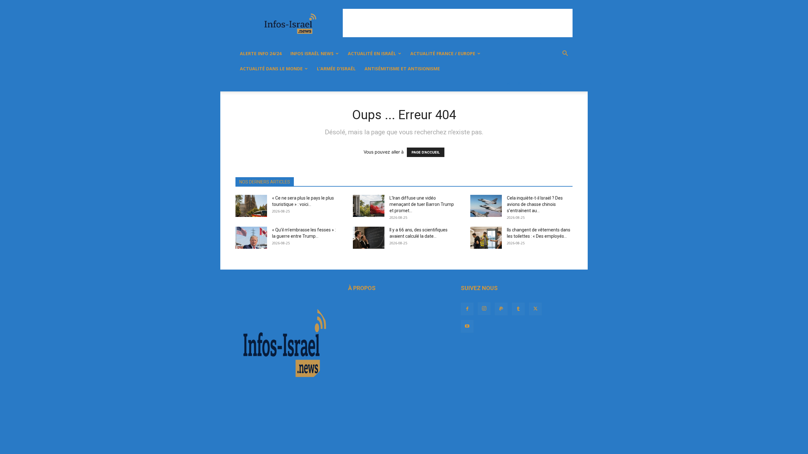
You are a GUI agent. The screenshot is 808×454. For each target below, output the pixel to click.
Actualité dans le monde (271, 69)
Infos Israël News (312, 53)
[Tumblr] (529, 83)
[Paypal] (519, 83)
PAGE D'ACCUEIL (426, 152)
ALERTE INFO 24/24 (261, 53)
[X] (540, 83)
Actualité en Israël (372, 53)
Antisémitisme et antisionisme (402, 69)
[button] (565, 54)
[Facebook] (497, 83)
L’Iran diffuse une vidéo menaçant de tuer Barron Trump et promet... (421, 204)
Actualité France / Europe (442, 53)
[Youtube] (551, 83)
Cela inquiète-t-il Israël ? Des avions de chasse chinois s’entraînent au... (535, 204)
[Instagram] (508, 83)
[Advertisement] (458, 23)
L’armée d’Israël (336, 69)
